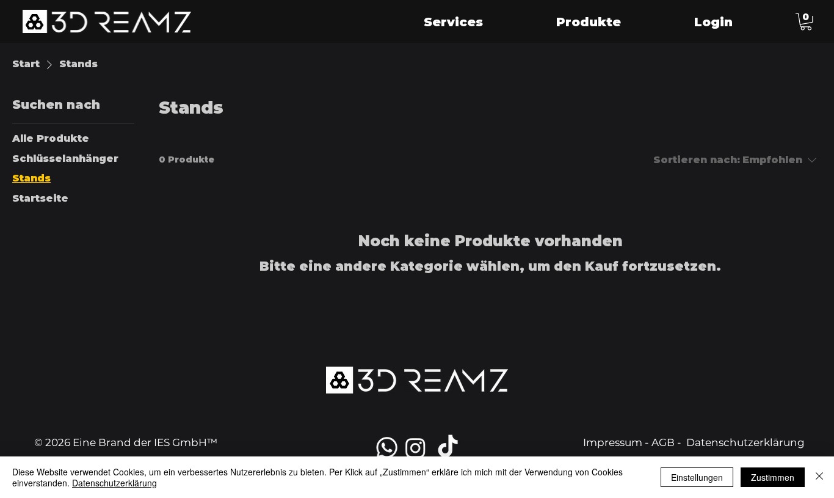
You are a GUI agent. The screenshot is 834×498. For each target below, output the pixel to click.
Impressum (612, 442)
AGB (663, 442)
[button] (806, 22)
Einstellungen (697, 477)
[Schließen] (819, 477)
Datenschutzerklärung (745, 442)
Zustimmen (772, 477)
